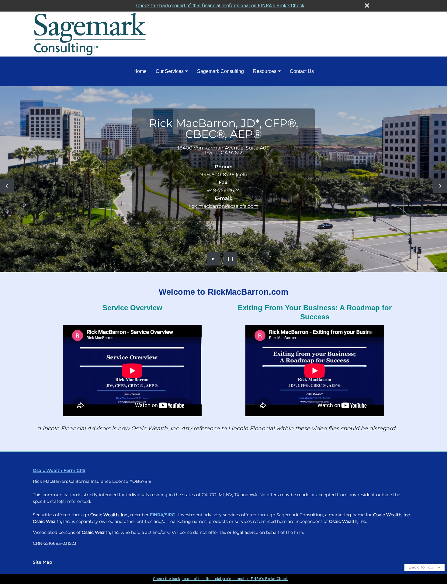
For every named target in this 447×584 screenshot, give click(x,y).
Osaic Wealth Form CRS (59, 470)
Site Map (42, 562)
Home (140, 71)
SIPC (170, 514)
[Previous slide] (7, 186)
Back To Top (422, 567)
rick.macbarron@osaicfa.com (223, 206)
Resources (264, 71)
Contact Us (302, 71)
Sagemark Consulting (220, 71)
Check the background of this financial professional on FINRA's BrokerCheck (220, 6)
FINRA (156, 514)
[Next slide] (440, 186)
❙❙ (230, 258)
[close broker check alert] (367, 5)
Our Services (170, 71)
